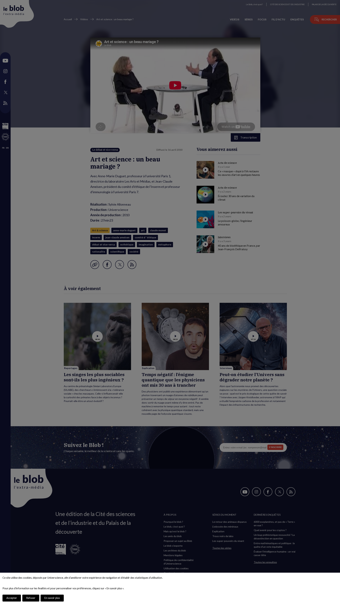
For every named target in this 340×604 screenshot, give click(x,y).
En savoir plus (52, 597)
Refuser (30, 597)
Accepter (11, 597)
